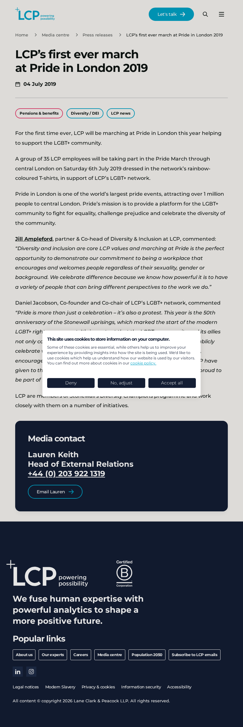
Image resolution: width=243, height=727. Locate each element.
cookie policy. (143, 363)
